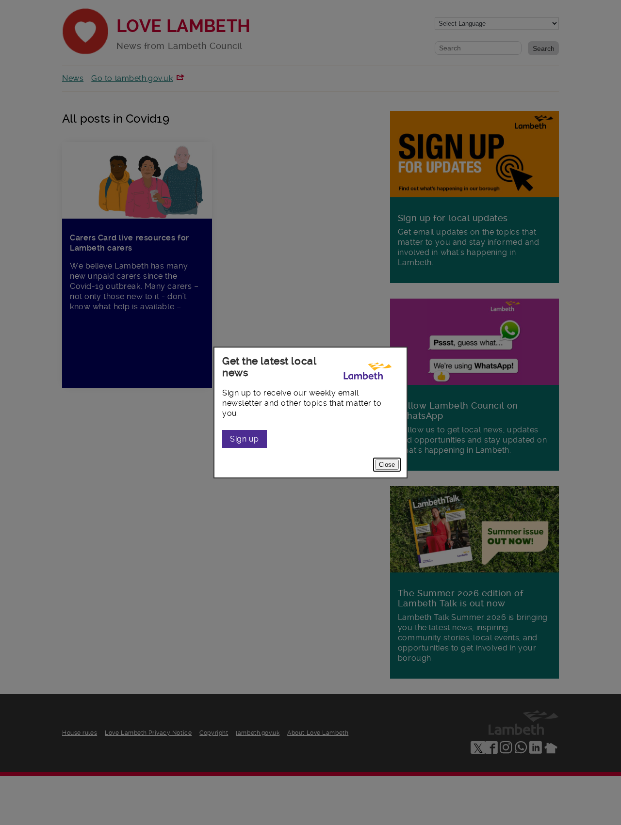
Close (387, 464)
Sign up (244, 439)
